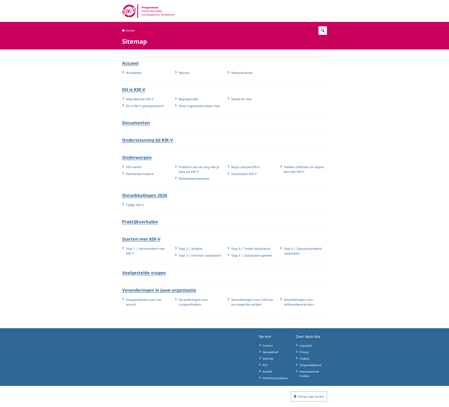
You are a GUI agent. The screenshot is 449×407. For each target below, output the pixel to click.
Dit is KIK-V (133, 89)
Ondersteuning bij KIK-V (147, 140)
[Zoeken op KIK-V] (323, 30)
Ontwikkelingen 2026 (144, 195)
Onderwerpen (137, 157)
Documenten (136, 122)
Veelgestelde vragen (144, 273)
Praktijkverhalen (140, 221)
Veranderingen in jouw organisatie (159, 290)
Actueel (130, 63)
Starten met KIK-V (141, 239)
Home (130, 30)
